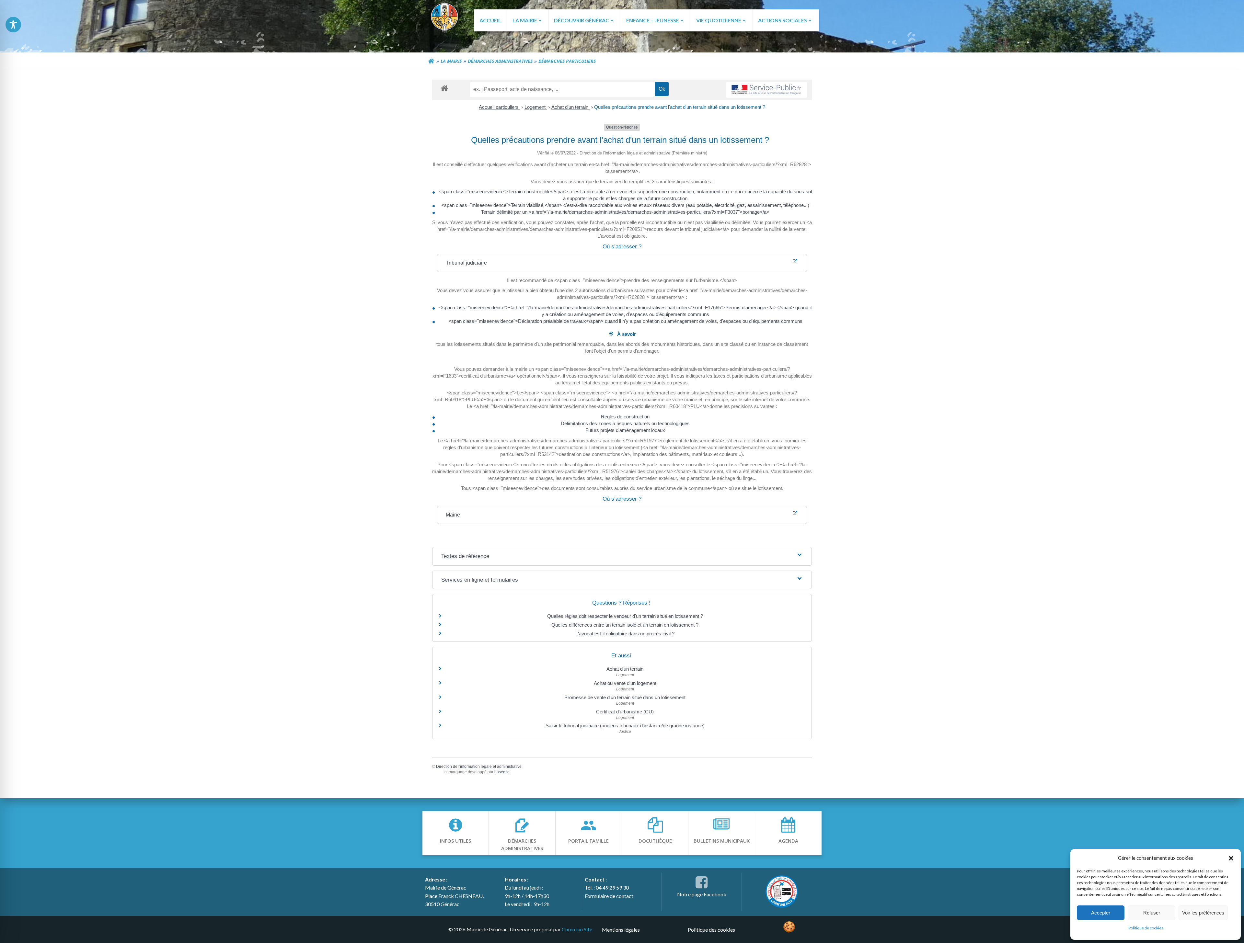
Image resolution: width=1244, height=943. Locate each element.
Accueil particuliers (499, 107)
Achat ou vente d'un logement (625, 683)
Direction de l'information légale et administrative (479, 766)
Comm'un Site (577, 929)
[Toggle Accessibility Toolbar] (13, 24)
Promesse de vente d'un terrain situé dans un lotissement (624, 697)
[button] (1231, 858)
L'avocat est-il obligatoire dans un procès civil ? (624, 633)
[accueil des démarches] (444, 88)
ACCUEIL (490, 20)
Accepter (1100, 912)
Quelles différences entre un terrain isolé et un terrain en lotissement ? (624, 625)
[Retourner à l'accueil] (431, 61)
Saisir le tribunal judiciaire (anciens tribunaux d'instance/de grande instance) (625, 725)
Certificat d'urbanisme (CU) (625, 711)
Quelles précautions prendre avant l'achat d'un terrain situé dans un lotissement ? (679, 107)
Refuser (1151, 912)
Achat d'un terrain (570, 107)
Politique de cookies (1145, 928)
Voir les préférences (1203, 912)
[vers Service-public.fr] (766, 90)
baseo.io (502, 772)
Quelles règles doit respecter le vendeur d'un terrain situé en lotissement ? (625, 616)
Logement (535, 107)
